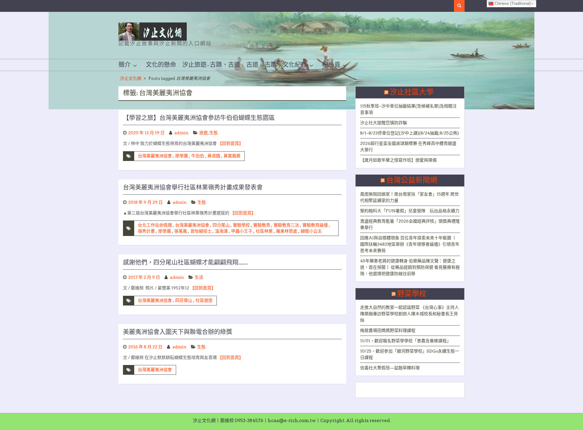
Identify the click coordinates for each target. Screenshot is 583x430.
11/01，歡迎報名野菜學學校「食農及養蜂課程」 (405, 340)
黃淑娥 (213, 155)
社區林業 (264, 231)
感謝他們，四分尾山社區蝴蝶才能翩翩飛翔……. (185, 263)
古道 (252, 65)
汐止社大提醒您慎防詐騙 (383, 122)
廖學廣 (181, 155)
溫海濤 (221, 231)
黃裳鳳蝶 (231, 155)
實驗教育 (261, 225)
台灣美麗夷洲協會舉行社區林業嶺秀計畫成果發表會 (193, 188)
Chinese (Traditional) (512, 3)
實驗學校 (241, 225)
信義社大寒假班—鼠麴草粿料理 (390, 367)
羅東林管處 (286, 231)
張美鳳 (180, 231)
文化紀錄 (295, 65)
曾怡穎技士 (201, 231)
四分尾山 (221, 225)
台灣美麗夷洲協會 (155, 155)
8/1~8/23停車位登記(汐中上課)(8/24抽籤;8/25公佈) (409, 133)
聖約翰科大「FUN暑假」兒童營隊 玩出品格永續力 (409, 210)
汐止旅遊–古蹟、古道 (211, 65)
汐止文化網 (130, 78)
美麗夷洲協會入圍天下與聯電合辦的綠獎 (177, 332)
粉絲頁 (331, 65)
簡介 (124, 65)
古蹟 (270, 65)
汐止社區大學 (412, 92)
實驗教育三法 (286, 225)
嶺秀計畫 (146, 231)
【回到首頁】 (230, 143)
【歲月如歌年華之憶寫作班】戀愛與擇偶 (398, 160)
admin (182, 132)
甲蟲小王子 (241, 231)
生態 (213, 132)
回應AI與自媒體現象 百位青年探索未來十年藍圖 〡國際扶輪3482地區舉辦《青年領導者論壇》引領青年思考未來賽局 (409, 244)
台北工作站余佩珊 (155, 225)
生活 (199, 277)
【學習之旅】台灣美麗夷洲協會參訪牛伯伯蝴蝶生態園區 (199, 118)
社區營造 (204, 300)
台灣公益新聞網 (411, 180)
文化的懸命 (161, 65)
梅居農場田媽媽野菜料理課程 (387, 330)
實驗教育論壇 (315, 225)
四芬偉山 (183, 300)
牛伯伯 (197, 155)
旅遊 (203, 132)
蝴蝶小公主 (311, 231)
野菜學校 (411, 294)
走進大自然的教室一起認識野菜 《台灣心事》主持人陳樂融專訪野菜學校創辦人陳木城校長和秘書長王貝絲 (409, 313)
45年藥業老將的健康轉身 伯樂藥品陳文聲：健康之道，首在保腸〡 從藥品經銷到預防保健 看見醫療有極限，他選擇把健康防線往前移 (410, 267)
